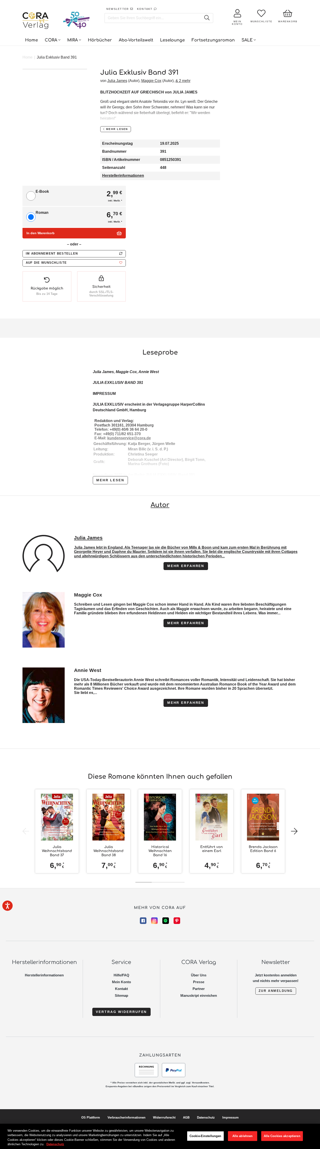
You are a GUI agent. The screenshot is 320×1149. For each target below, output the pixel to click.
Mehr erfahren (185, 566)
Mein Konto (121, 982)
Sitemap (121, 995)
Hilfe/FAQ (121, 975)
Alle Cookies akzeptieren (282, 1136)
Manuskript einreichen (198, 995)
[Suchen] (207, 18)
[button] (74, 263)
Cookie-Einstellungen (205, 1136)
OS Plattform (90, 1117)
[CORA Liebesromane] (35, 21)
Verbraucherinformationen (126, 1117)
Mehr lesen (110, 480)
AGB (186, 1117)
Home (27, 57)
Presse (198, 982)
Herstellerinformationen (123, 176)
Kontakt (121, 989)
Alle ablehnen (242, 1136)
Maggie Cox (151, 81)
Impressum (230, 1117)
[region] (160, 1136)
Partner (199, 989)
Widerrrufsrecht (164, 1117)
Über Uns (198, 975)
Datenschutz (206, 1117)
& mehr (182, 81)
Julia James (117, 81)
